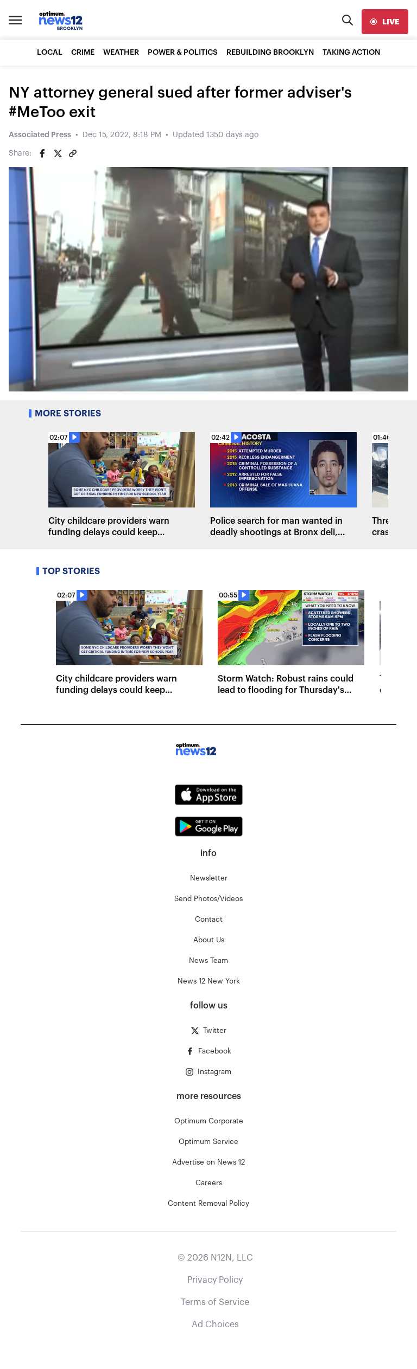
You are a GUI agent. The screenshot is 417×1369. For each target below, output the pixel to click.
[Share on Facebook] (42, 153)
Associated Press (40, 135)
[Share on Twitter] (57, 153)
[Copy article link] (72, 153)
